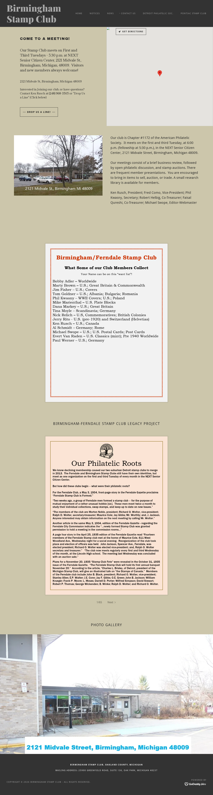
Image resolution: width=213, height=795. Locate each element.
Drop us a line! (39, 112)
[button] (111, 602)
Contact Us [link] (128, 13)
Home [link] (79, 13)
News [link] (110, 13)
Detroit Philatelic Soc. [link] (158, 13)
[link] (34, 21)
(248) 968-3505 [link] (59, 93)
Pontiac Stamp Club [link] (193, 13)
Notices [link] (95, 13)
